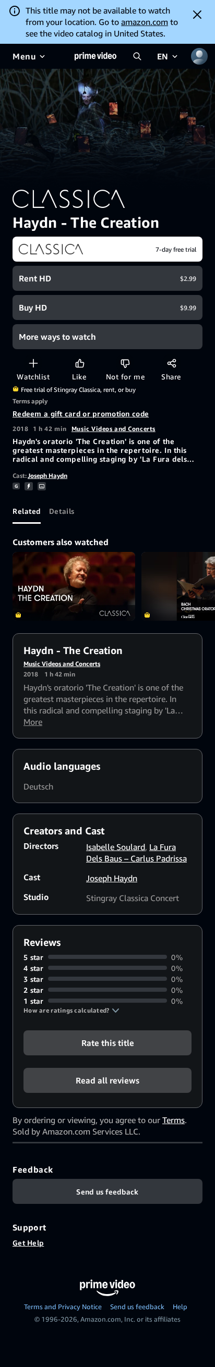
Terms (173, 1120)
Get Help (28, 1242)
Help (180, 1306)
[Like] (79, 363)
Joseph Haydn (47, 475)
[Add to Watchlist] (33, 363)
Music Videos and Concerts (113, 429)
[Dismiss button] (197, 14)
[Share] (171, 363)
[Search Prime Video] (137, 56)
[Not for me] (125, 363)
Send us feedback (137, 1306)
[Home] (95, 56)
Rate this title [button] (107, 1042)
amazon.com (144, 22)
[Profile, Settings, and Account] (199, 56)
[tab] (27, 511)
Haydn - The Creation (74, 586)
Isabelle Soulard (115, 847)
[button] (71, 1010)
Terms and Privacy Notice (63, 1306)
